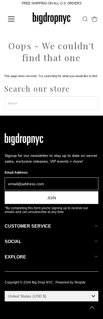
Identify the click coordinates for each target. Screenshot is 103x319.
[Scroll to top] (92, 307)
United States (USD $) (27, 296)
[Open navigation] (15, 19)
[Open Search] (85, 19)
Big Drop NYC (42, 282)
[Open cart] (94, 19)
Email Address (16, 172)
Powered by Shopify (70, 282)
